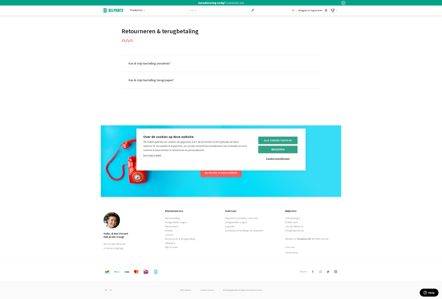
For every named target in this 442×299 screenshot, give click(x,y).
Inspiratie (230, 226)
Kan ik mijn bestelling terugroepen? (151, 80)
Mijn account (171, 247)
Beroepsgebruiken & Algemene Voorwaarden (242, 290)
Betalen (169, 230)
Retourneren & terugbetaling (180, 238)
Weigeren (278, 149)
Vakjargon (170, 243)
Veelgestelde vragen (176, 222)
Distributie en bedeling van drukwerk (244, 230)
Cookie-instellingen (278, 158)
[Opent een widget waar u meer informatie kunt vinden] (429, 293)
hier (122, 248)
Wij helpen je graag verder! (221, 172)
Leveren (169, 234)
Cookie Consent (207, 290)
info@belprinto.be (294, 230)
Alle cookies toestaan (278, 140)
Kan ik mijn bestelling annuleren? (149, 63)
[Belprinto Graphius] (113, 10)
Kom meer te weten (152, 155)
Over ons (290, 247)
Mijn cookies (185, 290)
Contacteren (291, 252)
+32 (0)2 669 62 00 (294, 226)
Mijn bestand (171, 226)
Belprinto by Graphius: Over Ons (241, 218)
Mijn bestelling (172, 218)
